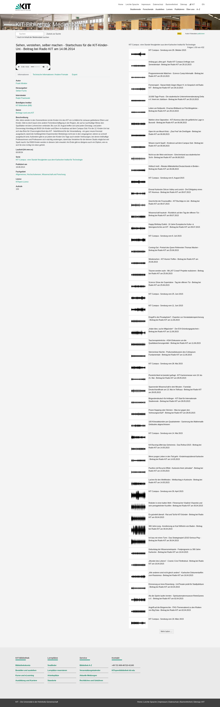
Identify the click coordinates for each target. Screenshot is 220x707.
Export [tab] (74, 75)
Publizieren (179, 9)
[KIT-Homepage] (23, 7)
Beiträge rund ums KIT (25, 113)
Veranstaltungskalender (90, 670)
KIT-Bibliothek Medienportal (50, 24)
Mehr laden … (166, 631)
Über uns (190, 9)
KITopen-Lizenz (22, 182)
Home (120, 4)
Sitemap (183, 4)
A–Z (198, 9)
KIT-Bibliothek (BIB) (24, 105)
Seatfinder (52, 665)
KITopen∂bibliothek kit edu (123, 670)
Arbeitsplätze (53, 675)
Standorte (52, 680)
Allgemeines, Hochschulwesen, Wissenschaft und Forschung (41, 174)
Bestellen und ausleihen (25, 670)
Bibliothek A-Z (86, 665)
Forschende (148, 9)
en (203, 4)
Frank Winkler (21, 83)
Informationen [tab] (23, 75)
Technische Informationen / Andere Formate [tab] (50, 75)
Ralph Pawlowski (23, 98)
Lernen (169, 9)
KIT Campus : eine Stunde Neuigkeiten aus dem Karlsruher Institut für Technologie (49, 160)
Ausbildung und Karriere (26, 680)
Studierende (135, 9)
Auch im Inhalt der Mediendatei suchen (33, 37)
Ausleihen (159, 9)
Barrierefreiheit (172, 4)
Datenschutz (158, 4)
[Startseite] (204, 9)
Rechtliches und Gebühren (91, 680)
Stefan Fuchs (21, 91)
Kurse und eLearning (24, 675)
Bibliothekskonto (22, 665)
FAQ (179, 33)
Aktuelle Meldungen (88, 675)
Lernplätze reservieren (57, 670)
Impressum (146, 4)
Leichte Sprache (132, 4)
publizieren (201, 33)
